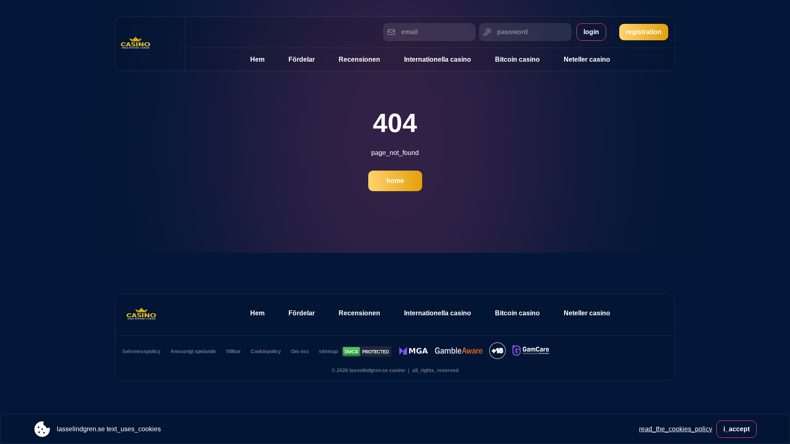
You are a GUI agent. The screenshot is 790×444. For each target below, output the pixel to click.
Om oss (300, 351)
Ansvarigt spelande (193, 351)
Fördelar (301, 59)
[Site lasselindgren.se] (150, 43)
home (395, 180)
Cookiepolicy (266, 351)
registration (644, 31)
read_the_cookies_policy (675, 429)
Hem (257, 59)
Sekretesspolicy (141, 351)
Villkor (233, 351)
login (591, 31)
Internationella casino (437, 59)
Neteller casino (587, 59)
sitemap (328, 351)
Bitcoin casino (517, 59)
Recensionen (359, 59)
